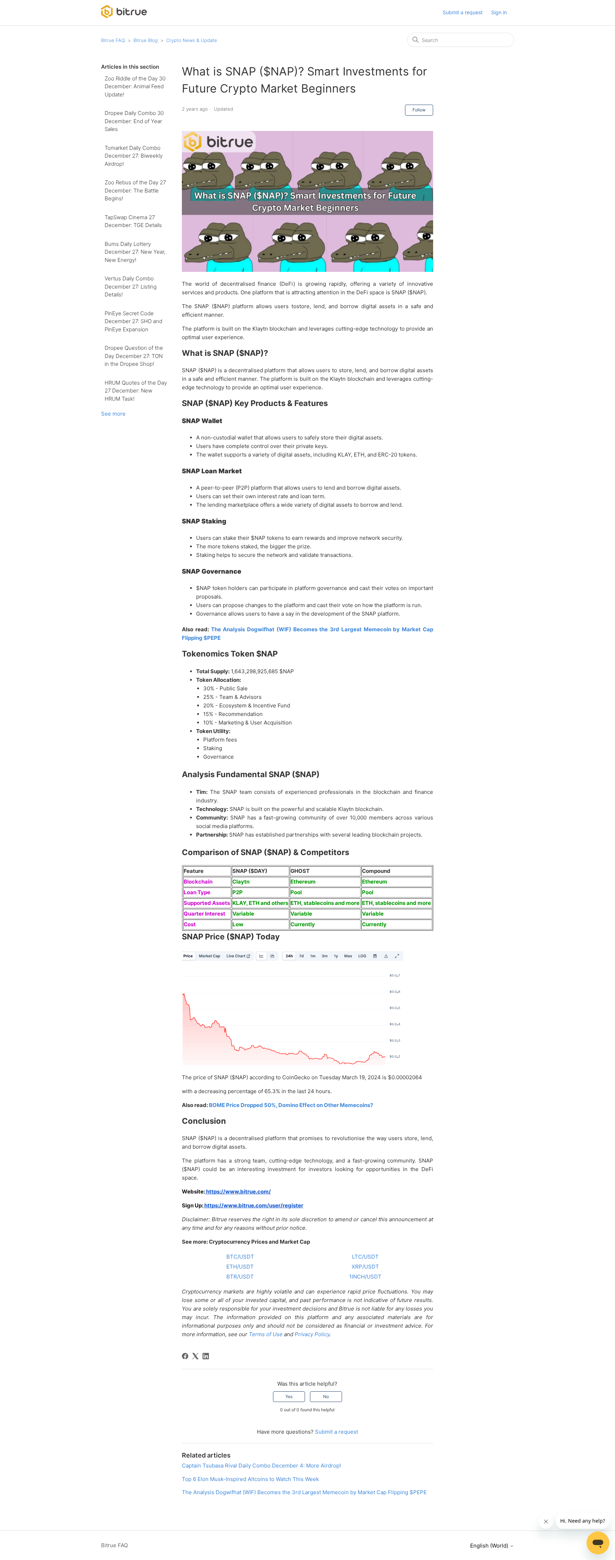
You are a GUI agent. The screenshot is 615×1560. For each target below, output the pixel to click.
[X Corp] (195, 1356)
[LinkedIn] (206, 1356)
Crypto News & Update (191, 40)
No (326, 1396)
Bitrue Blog (145, 40)
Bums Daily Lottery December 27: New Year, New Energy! (135, 252)
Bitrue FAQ (113, 40)
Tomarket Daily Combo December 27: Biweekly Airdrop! (134, 155)
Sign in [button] (499, 12)
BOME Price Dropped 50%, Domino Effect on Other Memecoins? (291, 1105)
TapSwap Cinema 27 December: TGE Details (133, 221)
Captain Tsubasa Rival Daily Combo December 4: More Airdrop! (261, 1465)
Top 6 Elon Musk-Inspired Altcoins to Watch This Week (250, 1479)
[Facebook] (185, 1356)
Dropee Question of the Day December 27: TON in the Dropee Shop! (134, 355)
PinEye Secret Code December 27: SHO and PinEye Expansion (133, 321)
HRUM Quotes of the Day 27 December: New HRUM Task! (136, 390)
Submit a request (463, 12)
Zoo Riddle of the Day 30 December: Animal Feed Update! (135, 86)
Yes (289, 1396)
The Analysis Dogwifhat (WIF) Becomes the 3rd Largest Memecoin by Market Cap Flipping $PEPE (304, 1492)
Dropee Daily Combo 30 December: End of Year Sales (134, 121)
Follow (419, 109)
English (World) (490, 1546)
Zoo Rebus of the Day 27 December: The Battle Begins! (135, 190)
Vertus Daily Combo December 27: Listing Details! (131, 286)
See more (113, 413)
